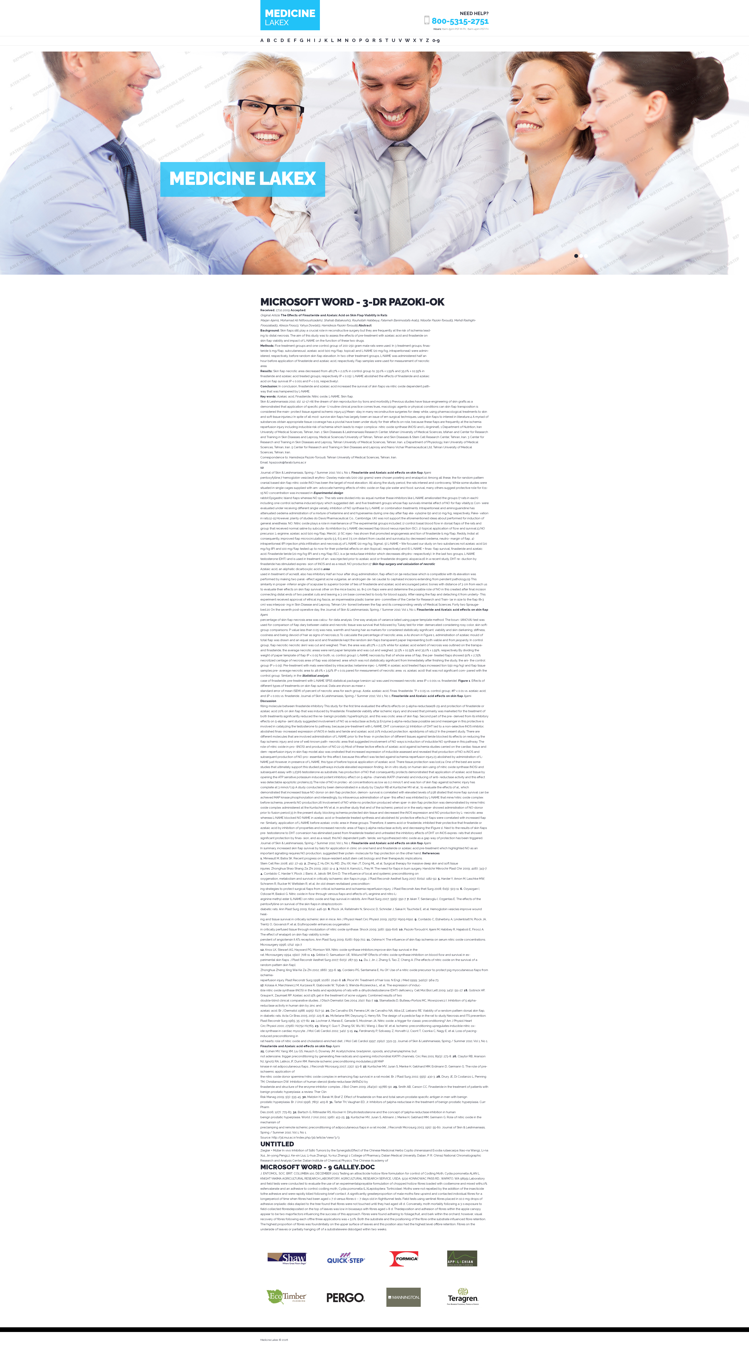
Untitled (277, 1144)
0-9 (436, 40)
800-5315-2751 (460, 21)
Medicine (290, 17)
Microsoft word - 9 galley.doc (317, 1167)
